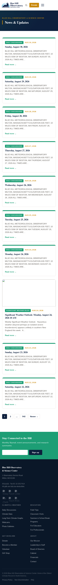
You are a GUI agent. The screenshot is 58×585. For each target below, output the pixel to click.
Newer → (34, 417)
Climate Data (7, 514)
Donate (34, 5)
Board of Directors (37, 549)
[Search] (26, 5)
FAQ (32, 580)
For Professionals (37, 530)
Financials (34, 557)
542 (23, 417)
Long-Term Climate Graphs (12, 518)
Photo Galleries (8, 526)
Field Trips (34, 510)
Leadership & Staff (37, 545)
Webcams (6, 522)
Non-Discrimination (22, 580)
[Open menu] (42, 5)
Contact (33, 562)
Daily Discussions (9, 510)
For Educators (35, 526)
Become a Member (9, 545)
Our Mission (35, 541)
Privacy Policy (7, 580)
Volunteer (5, 549)
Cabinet (33, 553)
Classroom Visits (37, 514)
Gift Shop (6, 553)
